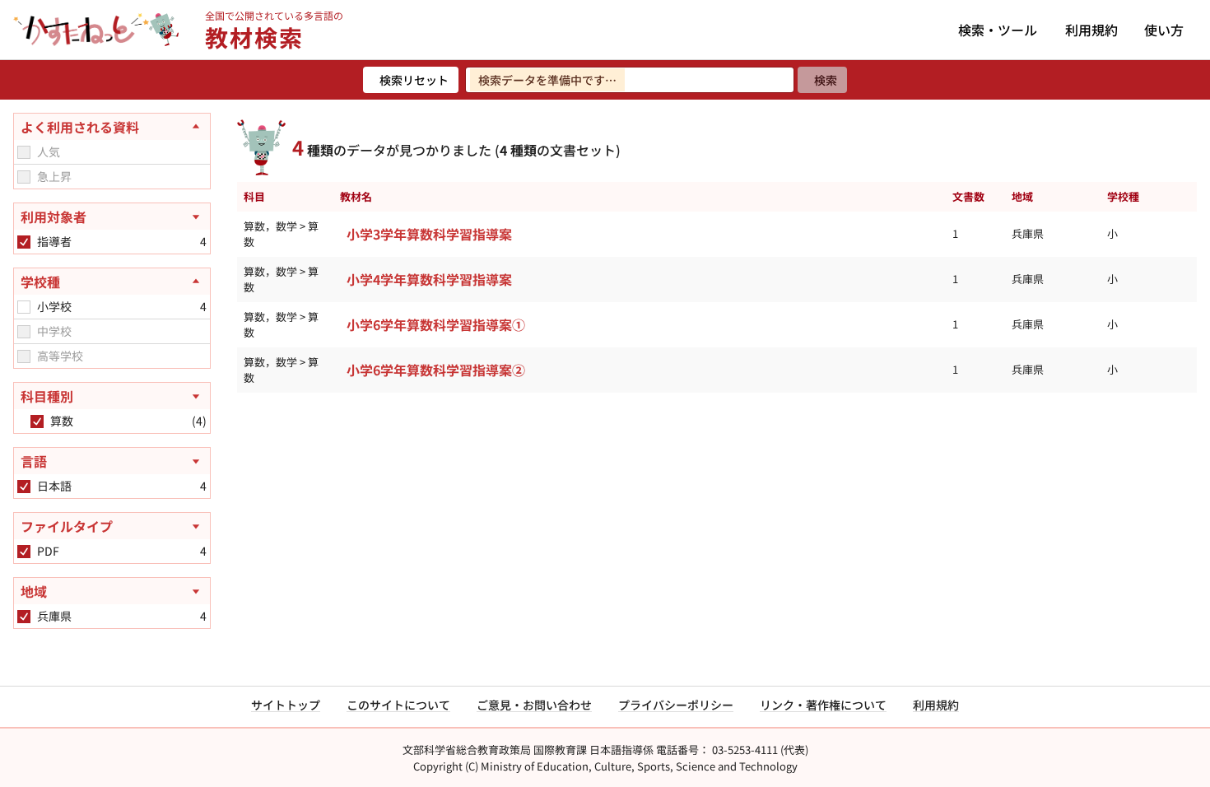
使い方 (1164, 30)
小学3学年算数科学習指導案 (429, 234)
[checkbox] (23, 152)
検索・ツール (997, 30)
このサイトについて (398, 704)
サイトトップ (285, 704)
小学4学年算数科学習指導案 (429, 279)
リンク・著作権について (823, 704)
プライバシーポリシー (675, 704)
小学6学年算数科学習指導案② (436, 370)
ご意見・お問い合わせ (534, 704)
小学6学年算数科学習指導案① (436, 324)
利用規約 (1091, 30)
